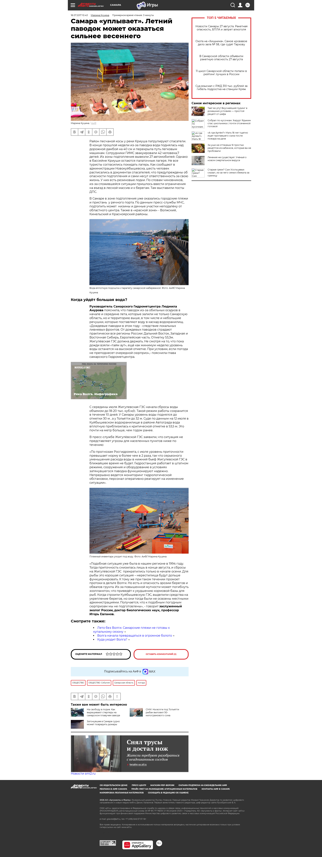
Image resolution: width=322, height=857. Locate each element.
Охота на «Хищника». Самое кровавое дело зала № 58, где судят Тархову (221, 43)
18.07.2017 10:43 (79, 15)
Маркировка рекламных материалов (122, 793)
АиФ (93, 123)
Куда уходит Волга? (112, 639)
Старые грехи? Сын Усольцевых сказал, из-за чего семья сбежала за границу (228, 172)
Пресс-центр (139, 785)
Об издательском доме (113, 785)
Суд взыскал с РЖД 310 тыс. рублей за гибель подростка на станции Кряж (221, 87)
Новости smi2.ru (83, 773)
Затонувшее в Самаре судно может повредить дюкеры (103, 723)
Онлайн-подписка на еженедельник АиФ (203, 785)
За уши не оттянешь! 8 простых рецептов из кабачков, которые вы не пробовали (229, 148)
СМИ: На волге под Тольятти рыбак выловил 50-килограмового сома (162, 712)
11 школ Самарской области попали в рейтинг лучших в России (221, 73)
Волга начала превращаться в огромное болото (134, 635)
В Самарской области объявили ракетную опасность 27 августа (221, 58)
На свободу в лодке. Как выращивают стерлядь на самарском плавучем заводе (103, 712)
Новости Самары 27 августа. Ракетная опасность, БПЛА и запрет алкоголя (221, 28)
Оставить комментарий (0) (161, 654)
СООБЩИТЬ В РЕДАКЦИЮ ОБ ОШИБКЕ (168, 793)
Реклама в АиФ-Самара (113, 789)
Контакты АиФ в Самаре (216, 789)
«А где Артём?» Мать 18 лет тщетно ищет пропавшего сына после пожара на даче (228, 135)
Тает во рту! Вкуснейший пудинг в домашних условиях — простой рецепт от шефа (227, 111)
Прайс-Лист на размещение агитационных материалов (164, 789)
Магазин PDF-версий (162, 785)
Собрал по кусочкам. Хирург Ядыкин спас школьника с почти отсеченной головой (229, 123)
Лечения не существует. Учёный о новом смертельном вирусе (227, 159)
